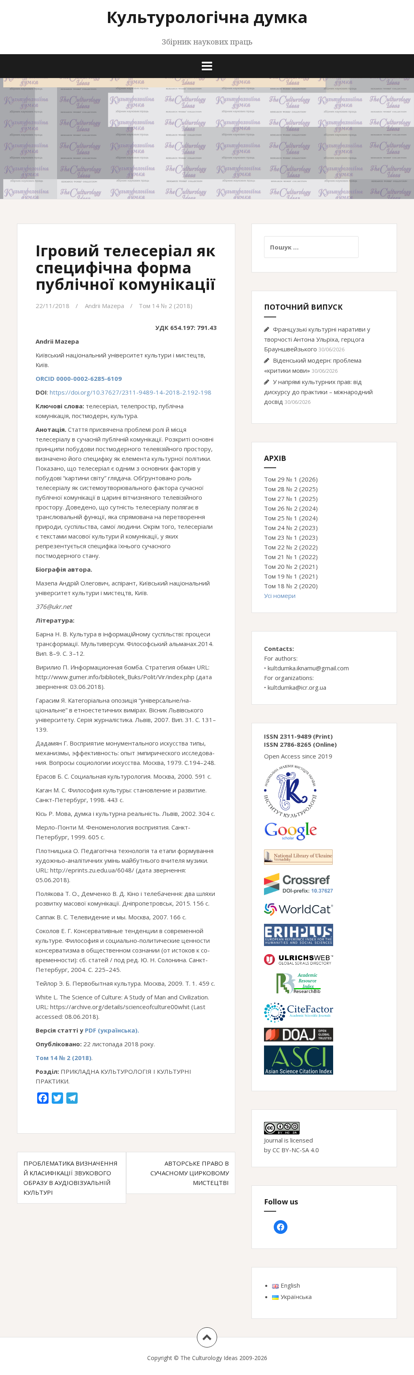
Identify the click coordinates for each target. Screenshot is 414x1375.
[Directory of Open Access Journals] (298, 1034)
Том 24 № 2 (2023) (291, 528)
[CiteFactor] (298, 1011)
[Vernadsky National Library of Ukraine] (298, 856)
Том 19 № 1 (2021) (291, 576)
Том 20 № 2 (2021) (291, 566)
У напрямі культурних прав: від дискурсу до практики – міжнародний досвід (318, 392)
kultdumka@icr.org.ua (297, 687)
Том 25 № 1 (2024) (291, 518)
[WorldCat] (298, 908)
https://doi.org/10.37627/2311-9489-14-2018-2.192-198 (130, 392)
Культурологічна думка (207, 17)
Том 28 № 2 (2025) (291, 489)
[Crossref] (298, 883)
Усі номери (280, 595)
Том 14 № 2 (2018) (165, 306)
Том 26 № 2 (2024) (291, 508)
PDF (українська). (111, 1030)
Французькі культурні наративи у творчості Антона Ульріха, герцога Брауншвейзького (317, 339)
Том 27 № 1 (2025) (291, 498)
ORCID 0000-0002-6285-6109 (79, 378)
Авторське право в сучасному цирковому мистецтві (189, 1173)
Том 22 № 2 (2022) (291, 547)
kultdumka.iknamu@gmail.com (308, 668)
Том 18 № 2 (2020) (291, 586)
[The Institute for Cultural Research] (290, 790)
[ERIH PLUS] (298, 934)
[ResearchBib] (298, 982)
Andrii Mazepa (104, 306)
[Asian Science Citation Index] (298, 1059)
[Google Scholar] (290, 831)
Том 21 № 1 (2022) (291, 557)
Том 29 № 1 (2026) (291, 479)
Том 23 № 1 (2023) (291, 537)
